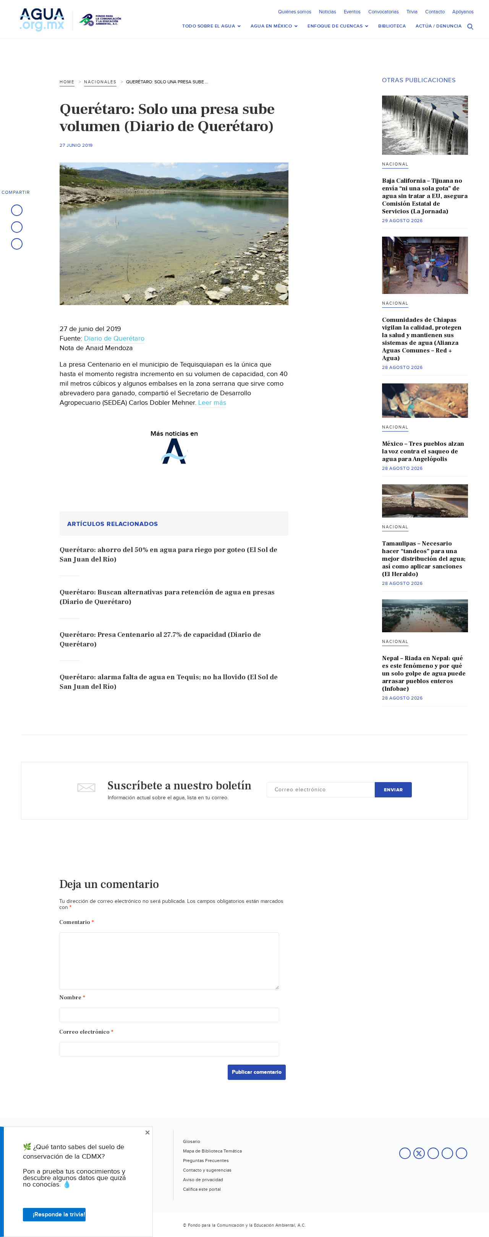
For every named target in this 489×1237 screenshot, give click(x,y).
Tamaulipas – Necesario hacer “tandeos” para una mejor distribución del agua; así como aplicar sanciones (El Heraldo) (423, 559)
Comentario (76, 922)
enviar (393, 790)
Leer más (212, 403)
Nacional (395, 164)
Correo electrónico (86, 1032)
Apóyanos (463, 12)
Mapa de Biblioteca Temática (212, 1151)
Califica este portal (202, 1189)
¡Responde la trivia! (59, 1214)
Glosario (191, 1141)
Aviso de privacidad (203, 1179)
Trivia (412, 12)
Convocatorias (383, 12)
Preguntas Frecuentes (206, 1160)
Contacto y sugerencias (207, 1170)
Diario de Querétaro (114, 338)
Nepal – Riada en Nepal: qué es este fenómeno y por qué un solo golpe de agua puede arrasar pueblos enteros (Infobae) (424, 673)
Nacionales (100, 82)
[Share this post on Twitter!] (17, 227)
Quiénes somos (294, 12)
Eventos (352, 12)
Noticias (327, 12)
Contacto (435, 12)
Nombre (72, 997)
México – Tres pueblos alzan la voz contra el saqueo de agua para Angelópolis (423, 451)
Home (67, 82)
